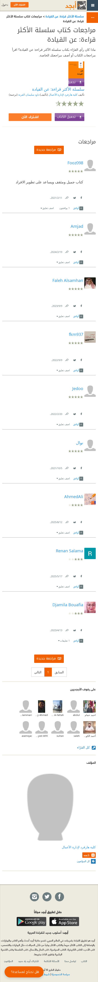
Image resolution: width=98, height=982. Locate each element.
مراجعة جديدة (46, 150)
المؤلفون (8, 961)
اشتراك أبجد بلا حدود (28, 961)
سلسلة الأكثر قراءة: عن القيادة (64, 16)
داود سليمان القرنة (28, 95)
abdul (76, 715)
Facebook (81, 197)
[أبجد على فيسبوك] (59, 897)
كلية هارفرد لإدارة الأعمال (62, 95)
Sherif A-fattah (57, 715)
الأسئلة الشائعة (51, 961)
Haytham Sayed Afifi (41, 735)
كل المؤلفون (83, 861)
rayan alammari (25, 715)
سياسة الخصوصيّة (61, 974)
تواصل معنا (70, 961)
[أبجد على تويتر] (47, 897)
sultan (60, 735)
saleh (77, 735)
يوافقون (64, 208)
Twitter (74, 197)
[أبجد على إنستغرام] (34, 897)
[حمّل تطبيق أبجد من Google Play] (31, 921)
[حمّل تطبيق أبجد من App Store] (64, 921)
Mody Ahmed (41, 715)
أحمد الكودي (89, 735)
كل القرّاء (84, 747)
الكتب (84, 961)
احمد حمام (90, 715)
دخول (4, 5)
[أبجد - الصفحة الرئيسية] (70, 5)
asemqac (27, 735)
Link (66, 197)
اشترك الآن (30, 117)
